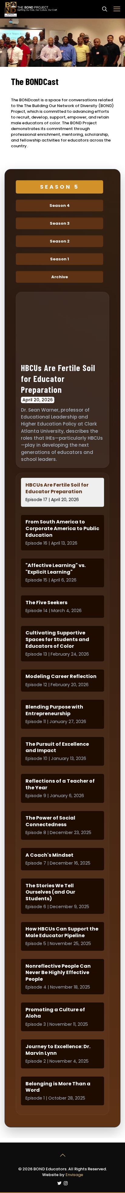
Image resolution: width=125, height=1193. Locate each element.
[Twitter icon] (59, 1183)
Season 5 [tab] (59, 187)
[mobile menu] (117, 9)
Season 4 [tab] (59, 205)
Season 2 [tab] (59, 241)
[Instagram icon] (65, 1183)
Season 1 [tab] (59, 259)
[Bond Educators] (31, 9)
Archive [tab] (59, 277)
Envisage (74, 1175)
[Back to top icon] (62, 1155)
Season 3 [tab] (59, 223)
